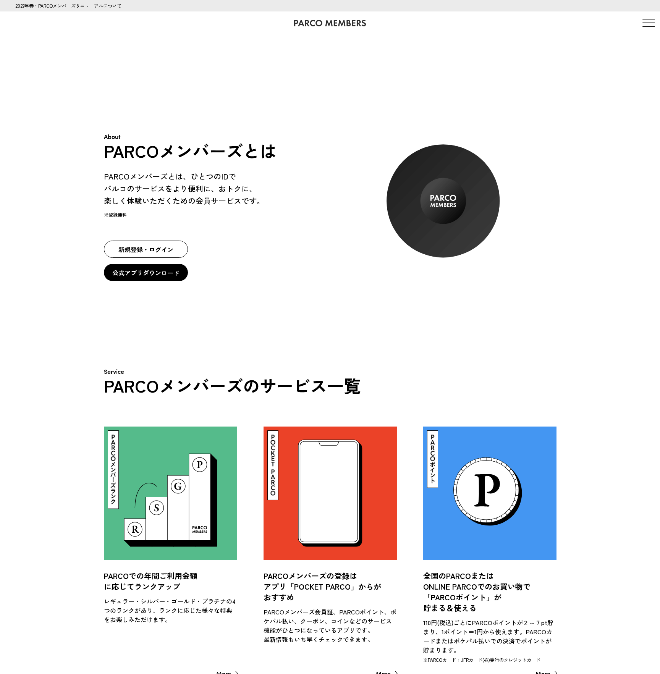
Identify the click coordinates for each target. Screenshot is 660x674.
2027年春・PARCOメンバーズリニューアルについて (68, 5)
